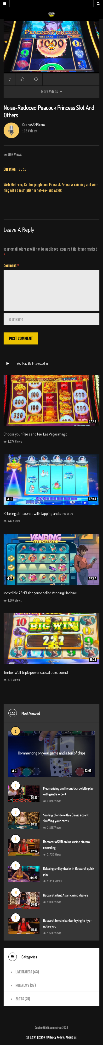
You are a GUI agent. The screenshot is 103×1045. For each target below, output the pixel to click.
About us (71, 1037)
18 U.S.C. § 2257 (35, 1037)
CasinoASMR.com (33, 125)
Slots (20, 999)
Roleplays (22, 985)
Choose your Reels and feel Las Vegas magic (35, 434)
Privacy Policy (55, 1037)
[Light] (10, 79)
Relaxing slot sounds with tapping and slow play (38, 513)
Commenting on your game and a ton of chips (51, 753)
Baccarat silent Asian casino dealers (65, 895)
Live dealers (24, 972)
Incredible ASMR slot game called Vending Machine (40, 593)
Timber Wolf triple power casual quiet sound (36, 672)
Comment (11, 266)
